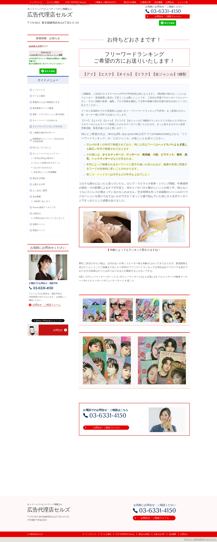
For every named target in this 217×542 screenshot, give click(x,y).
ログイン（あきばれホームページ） (200, 539)
